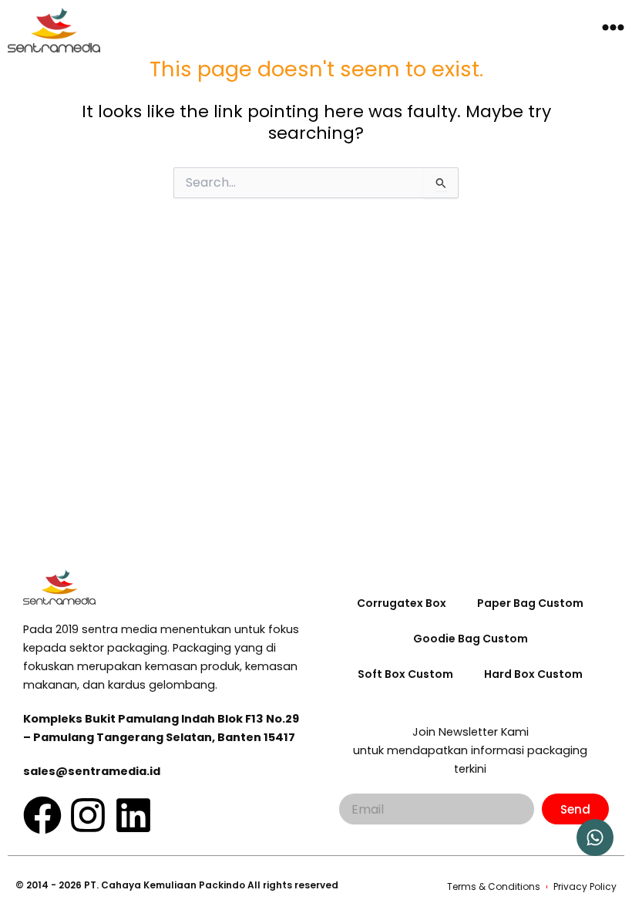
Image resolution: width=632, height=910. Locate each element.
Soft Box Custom (405, 674)
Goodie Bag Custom (470, 638)
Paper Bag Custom (530, 603)
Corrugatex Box (401, 603)
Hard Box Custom (533, 674)
